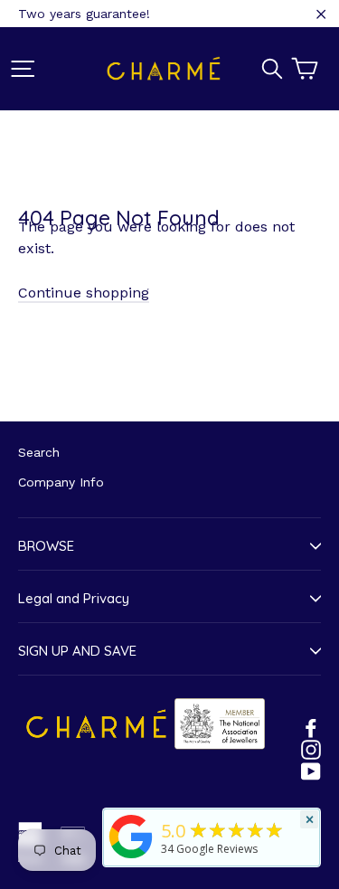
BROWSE (46, 545)
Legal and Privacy (73, 598)
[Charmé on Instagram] (311, 749)
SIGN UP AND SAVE (77, 650)
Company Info (61, 482)
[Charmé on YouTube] (311, 770)
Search (39, 452)
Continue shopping (83, 292)
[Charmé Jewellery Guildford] (131, 858)
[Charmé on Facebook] (311, 727)
